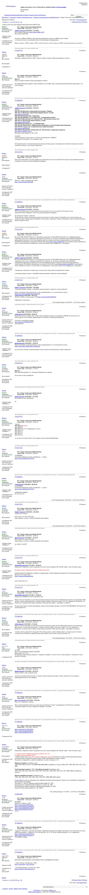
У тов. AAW (18, 780)
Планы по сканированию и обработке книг (46, 17)
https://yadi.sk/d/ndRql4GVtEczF (24, 732)
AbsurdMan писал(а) (21, 565)
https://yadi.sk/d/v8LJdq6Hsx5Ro (24, 576)
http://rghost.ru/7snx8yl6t (22, 114)
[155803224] (18, 100)
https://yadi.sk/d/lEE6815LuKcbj (24, 809)
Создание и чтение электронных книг (21, 17)
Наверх (4, 52)
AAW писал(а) (19, 295)
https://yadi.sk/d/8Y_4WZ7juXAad (24, 864)
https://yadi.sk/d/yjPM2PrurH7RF (24, 322)
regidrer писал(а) (20, 30)
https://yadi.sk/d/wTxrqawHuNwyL (25, 834)
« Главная (5, 888)
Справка (11, 15)
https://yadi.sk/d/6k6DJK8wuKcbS (24, 808)
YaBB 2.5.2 (52, 890)
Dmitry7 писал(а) (20, 287)
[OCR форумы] (10, 6)
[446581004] (18, 794)
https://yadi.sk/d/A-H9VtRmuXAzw (25, 869)
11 (13, 22)
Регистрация (62, 7)
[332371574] (18, 50)
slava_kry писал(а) (20, 700)
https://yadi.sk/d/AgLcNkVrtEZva (24, 729)
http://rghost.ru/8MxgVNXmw (23, 131)
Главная (6, 15)
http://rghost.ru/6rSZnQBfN (22, 122)
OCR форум (5, 17)
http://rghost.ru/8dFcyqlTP (37, 32)
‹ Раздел (10, 888)
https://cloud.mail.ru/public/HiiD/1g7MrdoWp (27, 294)
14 (18, 22)
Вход (53, 7)
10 (11, 22)
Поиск (16, 15)
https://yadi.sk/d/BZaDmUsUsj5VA (24, 458)
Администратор (33, 15)
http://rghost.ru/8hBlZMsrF (22, 128)
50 (21, 22)
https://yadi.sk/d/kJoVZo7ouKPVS (24, 806)
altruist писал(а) (20, 343)
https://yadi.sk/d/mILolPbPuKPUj (24, 805)
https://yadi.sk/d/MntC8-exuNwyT (24, 835)
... (9, 22)
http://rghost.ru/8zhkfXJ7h (57, 241)
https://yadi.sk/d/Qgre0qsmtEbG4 (24, 731)
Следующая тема (81, 19)
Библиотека (42, 15)
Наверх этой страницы (20, 888)
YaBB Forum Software (34, 892)
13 (16, 22)
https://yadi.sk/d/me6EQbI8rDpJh (24, 182)
